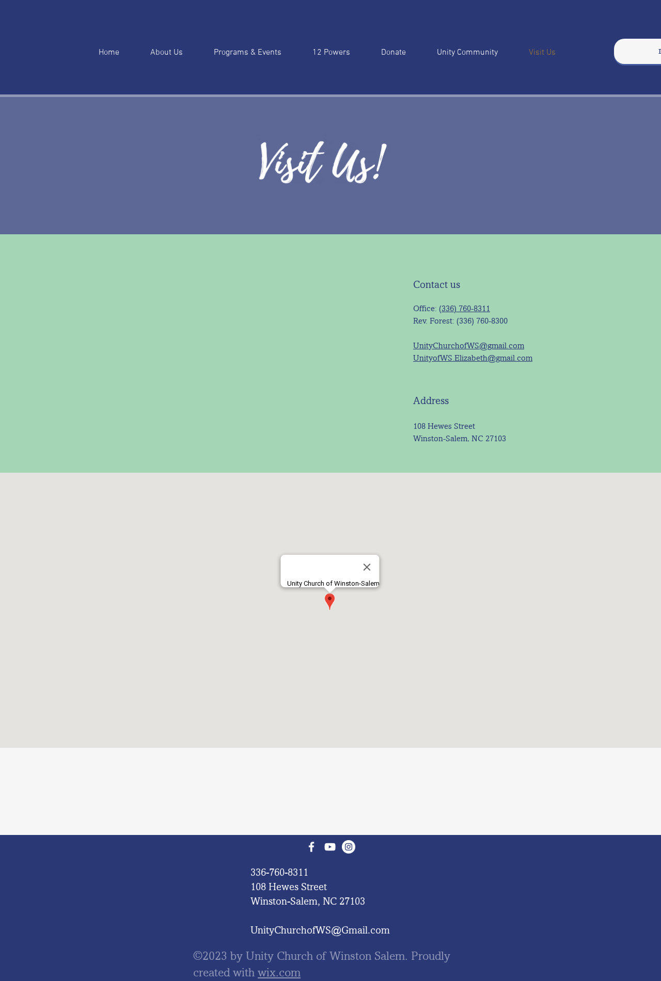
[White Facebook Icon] (311, 847)
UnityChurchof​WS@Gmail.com (320, 930)
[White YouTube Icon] (330, 847)
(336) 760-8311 (464, 308)
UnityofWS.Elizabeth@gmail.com (472, 358)
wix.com (279, 972)
